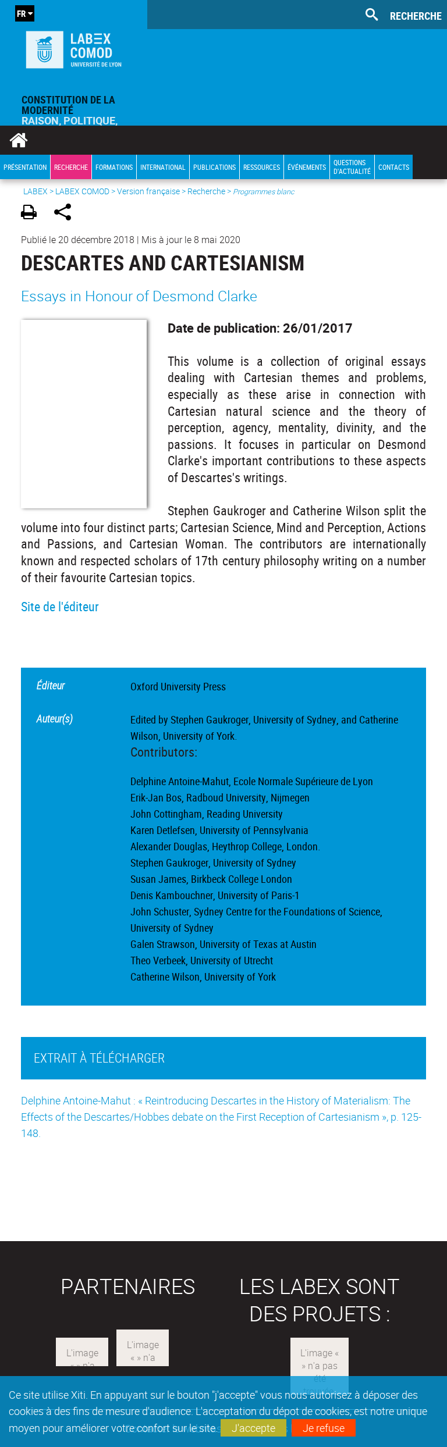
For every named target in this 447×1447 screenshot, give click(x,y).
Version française (148, 191)
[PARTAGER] (66, 213)
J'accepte (253, 1428)
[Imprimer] (33, 213)
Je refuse (324, 1428)
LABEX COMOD (82, 191)
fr (21, 13)
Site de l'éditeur (60, 606)
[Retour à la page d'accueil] (73, 47)
